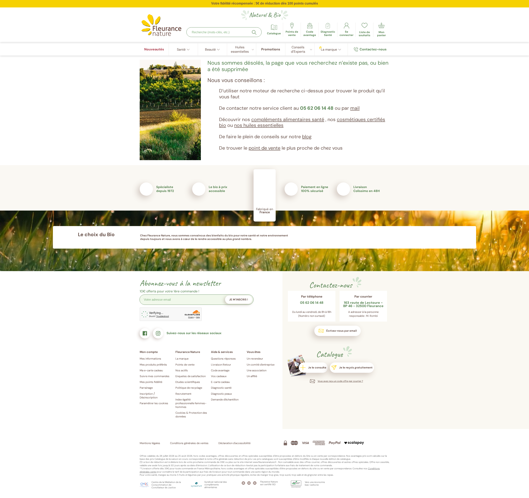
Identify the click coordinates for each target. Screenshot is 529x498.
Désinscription (148, 397)
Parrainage (146, 388)
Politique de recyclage (188, 388)
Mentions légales (150, 443)
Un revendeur (255, 358)
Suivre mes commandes (154, 376)
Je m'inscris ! (238, 299)
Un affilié (252, 376)
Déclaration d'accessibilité (234, 443)
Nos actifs (181, 370)
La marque (181, 358)
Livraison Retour (221, 364)
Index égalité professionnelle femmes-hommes (190, 403)
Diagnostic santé (221, 388)
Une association (256, 370)
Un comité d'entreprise (260, 364)
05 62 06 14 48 (317, 108)
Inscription (146, 394)
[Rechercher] (254, 32)
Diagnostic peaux (221, 394)
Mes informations (150, 358)
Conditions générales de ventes (189, 443)
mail (355, 108)
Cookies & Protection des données (191, 414)
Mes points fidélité (151, 382)
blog (307, 136)
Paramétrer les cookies (154, 403)
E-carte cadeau (220, 382)
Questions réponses (223, 358)
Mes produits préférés (153, 364)
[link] (309, 30)
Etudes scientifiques (187, 382)
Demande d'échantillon (224, 399)
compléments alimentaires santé (287, 119)
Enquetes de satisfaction (190, 376)
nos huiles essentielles (259, 125)
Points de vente (184, 364)
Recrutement (183, 394)
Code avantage (220, 370)
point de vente (264, 148)
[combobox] (224, 32)
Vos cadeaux (218, 376)
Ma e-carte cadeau (151, 370)
